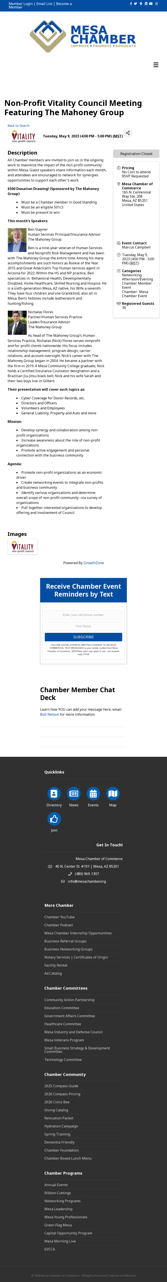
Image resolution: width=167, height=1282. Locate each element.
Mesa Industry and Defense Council (73, 1032)
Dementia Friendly (59, 1142)
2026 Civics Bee (57, 1102)
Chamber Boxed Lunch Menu (68, 1158)
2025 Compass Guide (61, 1086)
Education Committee (61, 1007)
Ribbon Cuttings (57, 1192)
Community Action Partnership (69, 999)
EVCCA (49, 1249)
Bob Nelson (49, 714)
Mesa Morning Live (60, 1241)
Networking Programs (62, 1201)
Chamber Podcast (58, 925)
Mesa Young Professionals (65, 1217)
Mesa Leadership (58, 1209)
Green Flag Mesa (58, 1225)
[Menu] (156, 65)
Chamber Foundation (61, 1150)
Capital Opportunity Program (68, 1233)
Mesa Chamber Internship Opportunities (78, 933)
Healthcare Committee (62, 1024)
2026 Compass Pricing (62, 1094)
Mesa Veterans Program (64, 1040)
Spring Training (57, 1134)
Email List (44, 3)
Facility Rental (55, 965)
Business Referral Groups (65, 941)
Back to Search (18, 125)
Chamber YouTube (59, 917)
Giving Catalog (56, 1110)
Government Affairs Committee (69, 1016)
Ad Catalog (53, 973)
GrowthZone (94, 562)
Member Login (21, 3)
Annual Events (56, 1184)
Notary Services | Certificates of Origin (76, 957)
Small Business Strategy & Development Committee (77, 1050)
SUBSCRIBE (83, 637)
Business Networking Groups (68, 949)
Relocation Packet (58, 1118)
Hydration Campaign (61, 1126)
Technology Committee (63, 1059)
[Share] (128, 133)
